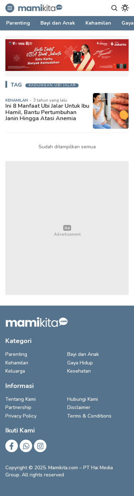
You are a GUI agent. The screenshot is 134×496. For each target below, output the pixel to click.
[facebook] (11, 446)
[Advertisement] (67, 228)
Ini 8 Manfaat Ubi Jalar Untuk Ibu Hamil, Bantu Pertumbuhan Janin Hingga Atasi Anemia (47, 112)
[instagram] (40, 446)
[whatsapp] (26, 446)
